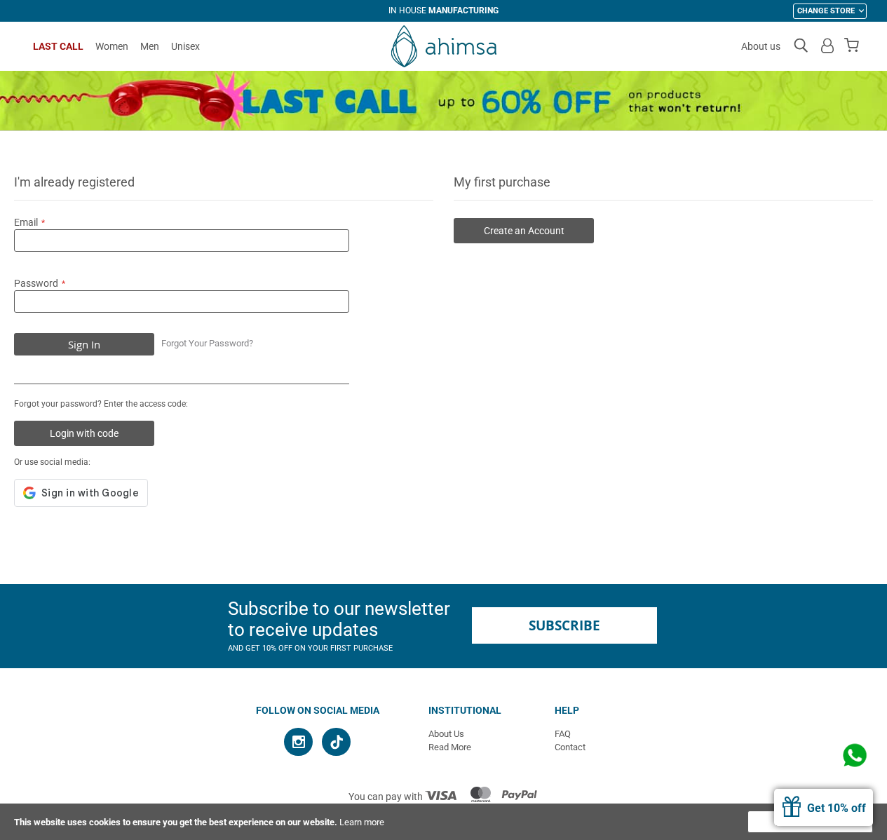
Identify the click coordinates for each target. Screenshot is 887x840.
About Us (446, 734)
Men (149, 46)
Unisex (185, 46)
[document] (443, 822)
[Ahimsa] (444, 46)
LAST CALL (58, 46)
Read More (449, 747)
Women (111, 46)
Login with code (84, 433)
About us (760, 46)
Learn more (361, 822)
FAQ (563, 734)
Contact (570, 747)
